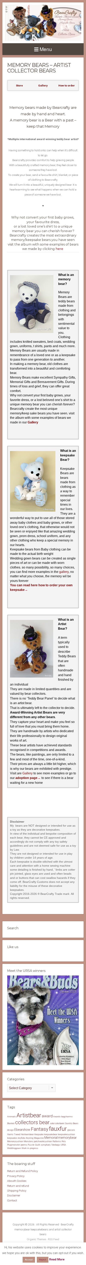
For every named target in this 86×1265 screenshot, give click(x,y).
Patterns (57, 1141)
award (47, 1116)
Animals (11, 1116)
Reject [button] (42, 1259)
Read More (57, 1259)
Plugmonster (13, 1145)
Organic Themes (36, 1239)
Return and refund (18, 1185)
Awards (57, 1116)
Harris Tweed (13, 1134)
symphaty (46, 1145)
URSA (63, 1145)
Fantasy (39, 1129)
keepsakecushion (66, 1134)
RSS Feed (53, 1239)
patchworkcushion (43, 1141)
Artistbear (28, 1115)
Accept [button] (29, 1259)
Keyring (29, 1138)
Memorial (51, 1138)
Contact (12, 1200)
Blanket (11, 1123)
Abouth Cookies (16, 1180)
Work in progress (30, 1148)
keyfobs (21, 1138)
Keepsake (39, 1134)
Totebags (55, 1145)
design (10, 1130)
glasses (71, 1130)
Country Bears (71, 1123)
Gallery (33, 422)
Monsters (28, 1141)
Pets (64, 1141)
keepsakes (12, 1138)
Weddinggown (14, 1148)
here (59, 249)
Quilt (37, 1145)
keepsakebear (50, 1134)
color (52, 1123)
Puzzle (31, 1145)
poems (24, 1145)
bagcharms (67, 1116)
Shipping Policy (16, 1190)
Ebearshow (22, 1130)
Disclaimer (13, 1195)
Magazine (39, 1138)
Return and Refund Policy (22, 1171)
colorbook (59, 1123)
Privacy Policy (15, 1176)
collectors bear (32, 1122)
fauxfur (58, 1128)
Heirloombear (27, 1134)
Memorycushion (15, 1141)
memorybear (67, 1138)
